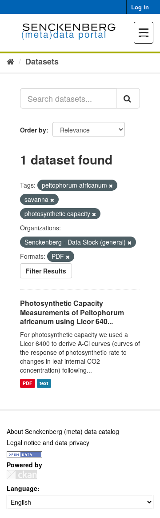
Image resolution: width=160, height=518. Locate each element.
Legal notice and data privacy (48, 442)
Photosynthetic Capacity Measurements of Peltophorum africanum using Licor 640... (72, 312)
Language (22, 488)
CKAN (22, 474)
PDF (27, 383)
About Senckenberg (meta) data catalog (63, 431)
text (44, 383)
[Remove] (111, 185)
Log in (140, 7)
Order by (33, 129)
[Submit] (128, 98)
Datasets (42, 61)
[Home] (10, 61)
